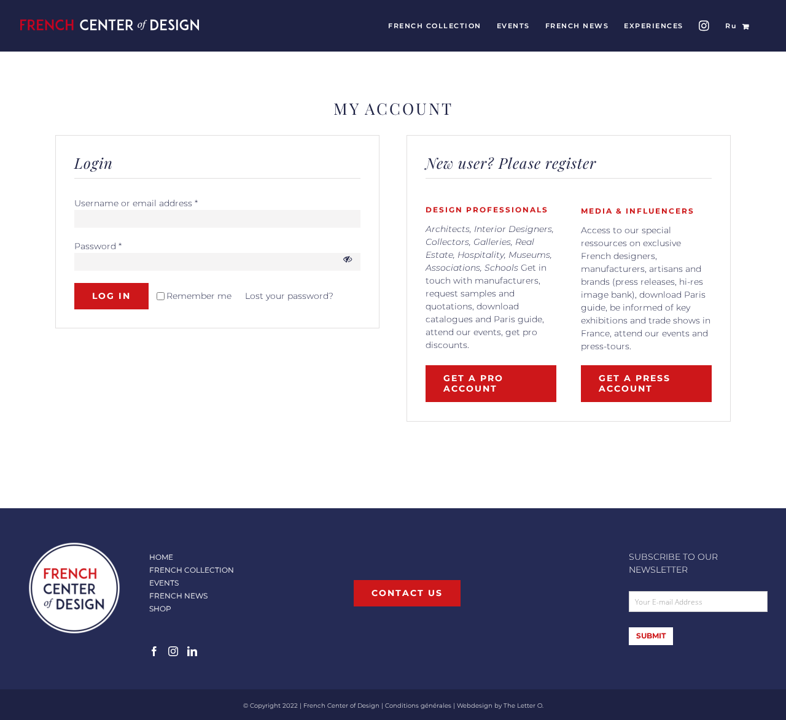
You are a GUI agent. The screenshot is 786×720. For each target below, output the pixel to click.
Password (98, 246)
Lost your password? (289, 295)
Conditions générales (418, 706)
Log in (111, 295)
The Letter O (523, 706)
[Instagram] (173, 651)
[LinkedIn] (192, 651)
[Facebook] (154, 651)
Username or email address (136, 203)
